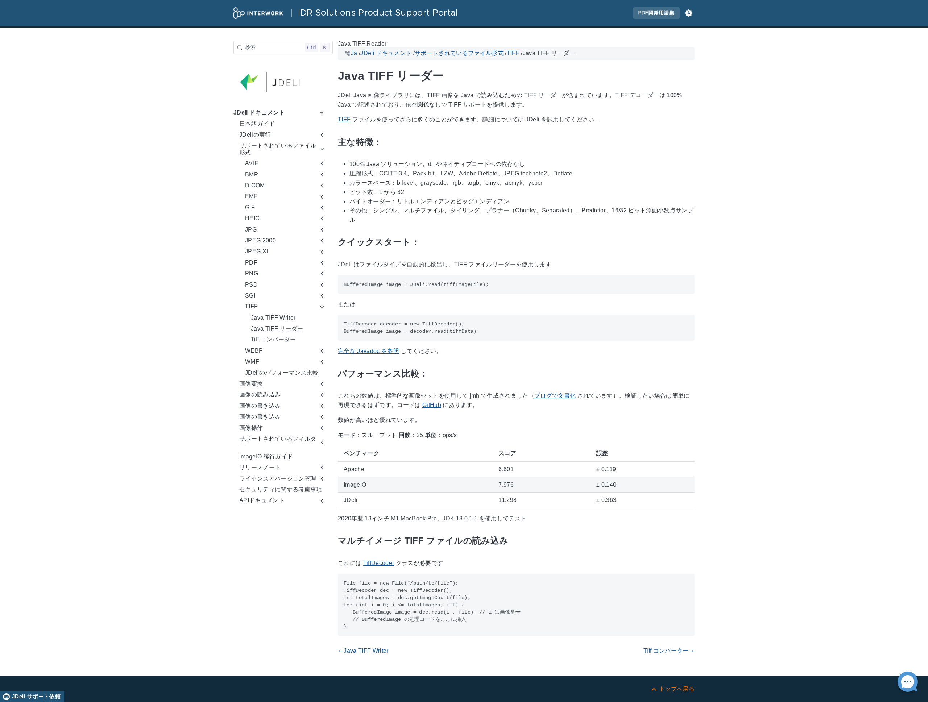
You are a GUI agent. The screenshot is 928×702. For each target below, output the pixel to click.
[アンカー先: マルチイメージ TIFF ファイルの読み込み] (516, 541)
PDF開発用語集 (656, 13)
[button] (689, 13)
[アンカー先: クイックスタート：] (428, 242)
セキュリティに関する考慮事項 (280, 489)
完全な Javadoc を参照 (368, 351)
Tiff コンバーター (273, 340)
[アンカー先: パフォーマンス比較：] (436, 373)
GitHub (431, 405)
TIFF (344, 120)
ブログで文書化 (555, 395)
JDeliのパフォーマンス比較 (281, 373)
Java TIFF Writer (273, 318)
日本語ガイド (257, 124)
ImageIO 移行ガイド (266, 456)
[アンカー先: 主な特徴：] (390, 142)
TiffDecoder (378, 563)
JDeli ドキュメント (259, 112)
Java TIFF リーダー (277, 328)
